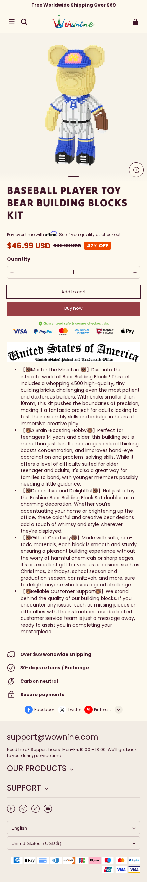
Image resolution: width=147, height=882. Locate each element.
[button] (11, 21)
